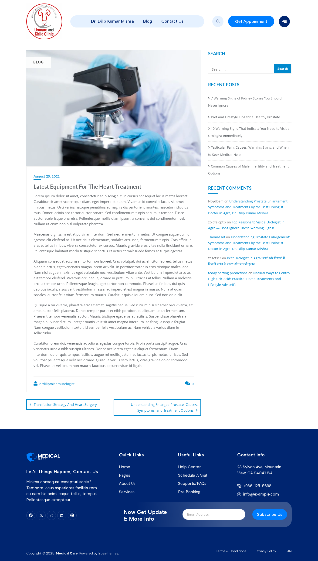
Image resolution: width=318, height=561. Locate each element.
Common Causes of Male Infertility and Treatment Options (248, 170)
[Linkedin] (61, 515)
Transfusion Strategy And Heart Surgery (65, 404)
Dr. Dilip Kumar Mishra (112, 21)
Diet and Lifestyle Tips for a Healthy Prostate (245, 117)
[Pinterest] (72, 515)
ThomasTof (216, 237)
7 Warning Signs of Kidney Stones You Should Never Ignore (245, 102)
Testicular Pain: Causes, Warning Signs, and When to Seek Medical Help (248, 151)
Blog (147, 21)
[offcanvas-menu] (284, 21)
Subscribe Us (269, 514)
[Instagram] (51, 515)
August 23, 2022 (47, 176)
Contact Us (172, 21)
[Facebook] (30, 515)
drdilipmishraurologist (56, 384)
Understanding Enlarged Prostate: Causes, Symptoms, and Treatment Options (164, 407)
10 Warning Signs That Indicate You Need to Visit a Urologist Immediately (249, 132)
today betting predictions (227, 273)
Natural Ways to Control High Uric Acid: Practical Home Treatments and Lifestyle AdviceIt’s (249, 279)
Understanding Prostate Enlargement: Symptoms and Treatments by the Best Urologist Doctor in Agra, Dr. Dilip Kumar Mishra (248, 207)
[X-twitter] (41, 515)
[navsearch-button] (217, 21)
